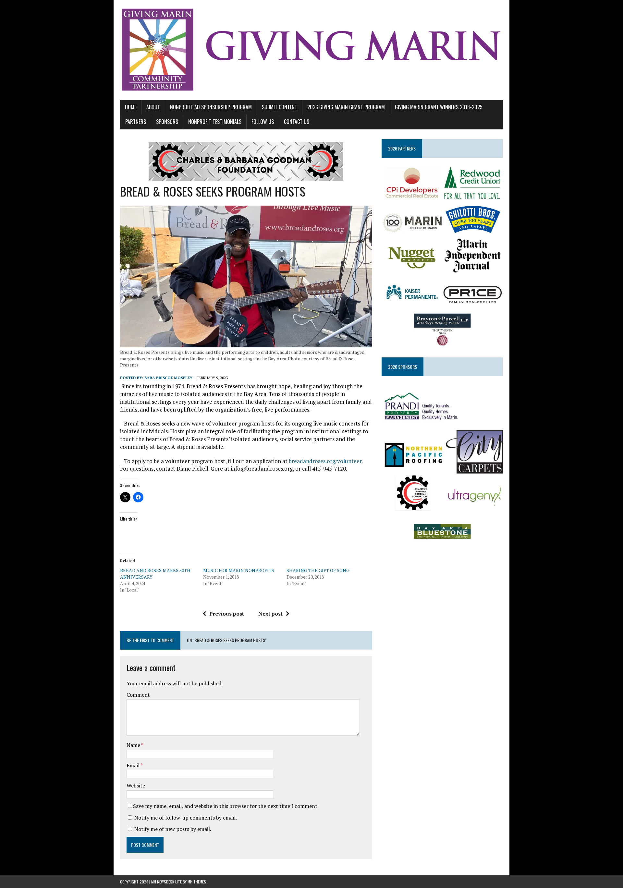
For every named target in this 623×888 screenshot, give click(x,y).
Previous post (226, 613)
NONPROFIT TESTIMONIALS (214, 122)
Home (130, 107)
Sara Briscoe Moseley (168, 377)
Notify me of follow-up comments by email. (185, 817)
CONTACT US (296, 122)
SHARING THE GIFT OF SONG (318, 570)
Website (136, 785)
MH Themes (197, 881)
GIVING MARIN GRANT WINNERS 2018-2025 (439, 107)
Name (134, 745)
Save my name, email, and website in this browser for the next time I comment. (226, 806)
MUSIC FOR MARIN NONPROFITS (238, 570)
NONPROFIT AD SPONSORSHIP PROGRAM (211, 107)
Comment (138, 694)
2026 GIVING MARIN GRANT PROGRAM (346, 107)
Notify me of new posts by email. (172, 829)
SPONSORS (167, 122)
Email (133, 765)
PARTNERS (135, 122)
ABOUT (153, 107)
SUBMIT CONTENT (279, 107)
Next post (270, 613)
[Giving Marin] (311, 49)
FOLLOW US (262, 122)
